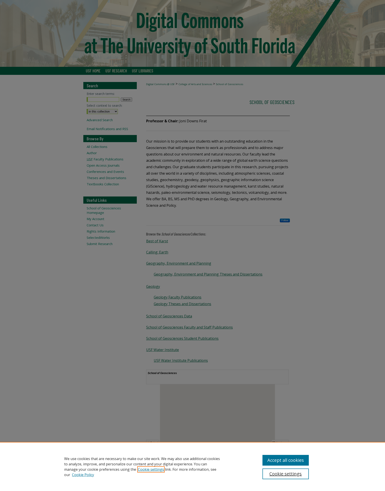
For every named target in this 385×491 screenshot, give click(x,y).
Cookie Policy (83, 474)
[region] (192, 466)
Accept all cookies (285, 460)
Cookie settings (151, 469)
